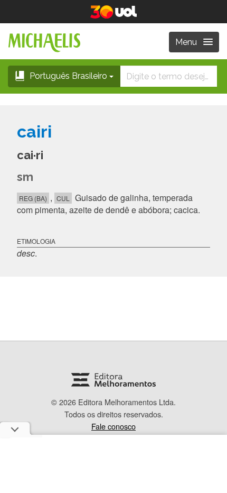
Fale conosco (113, 426)
